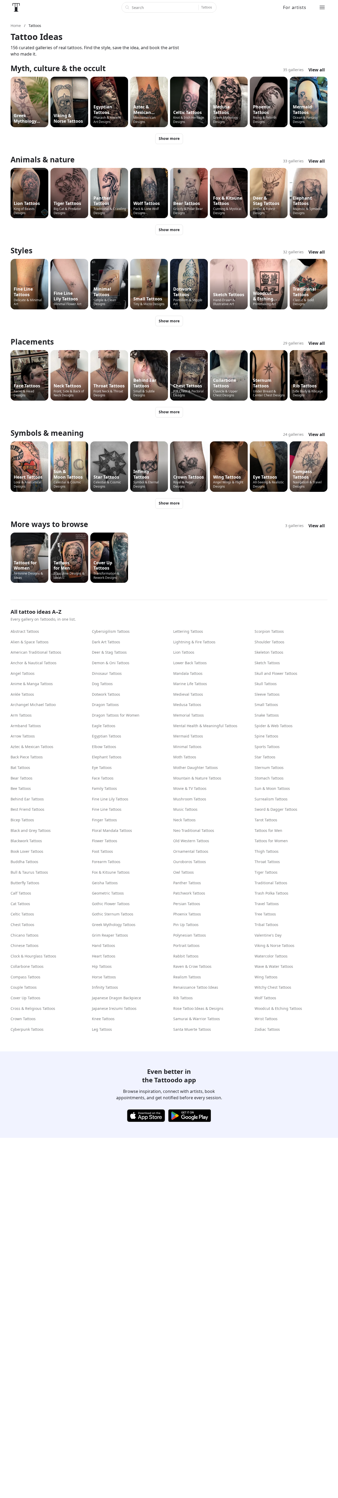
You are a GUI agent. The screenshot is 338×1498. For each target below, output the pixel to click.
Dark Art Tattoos (106, 641)
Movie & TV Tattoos (189, 788)
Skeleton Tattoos (269, 652)
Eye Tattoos (102, 767)
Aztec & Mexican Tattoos (32, 746)
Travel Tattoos (267, 903)
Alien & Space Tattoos (30, 641)
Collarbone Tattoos (27, 966)
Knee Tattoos (103, 1018)
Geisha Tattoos (105, 882)
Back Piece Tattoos (27, 756)
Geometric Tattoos (108, 893)
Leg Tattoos (102, 1029)
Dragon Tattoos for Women (115, 715)
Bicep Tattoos (22, 819)
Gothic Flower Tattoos (111, 903)
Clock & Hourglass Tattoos (33, 956)
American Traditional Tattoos (36, 652)
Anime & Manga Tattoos (32, 683)
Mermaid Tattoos (188, 736)
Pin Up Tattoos (186, 924)
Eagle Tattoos (103, 725)
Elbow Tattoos (104, 746)
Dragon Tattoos (105, 704)
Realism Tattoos (187, 976)
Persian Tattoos (186, 903)
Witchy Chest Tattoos (273, 987)
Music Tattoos (185, 809)
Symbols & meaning (47, 433)
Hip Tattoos (102, 966)
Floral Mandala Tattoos (112, 830)
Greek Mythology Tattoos (113, 924)
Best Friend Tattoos (27, 809)
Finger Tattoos (104, 819)
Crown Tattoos (23, 1018)
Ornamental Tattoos (190, 851)
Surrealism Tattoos (271, 798)
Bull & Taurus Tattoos (29, 872)
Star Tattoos (265, 756)
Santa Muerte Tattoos (192, 1029)
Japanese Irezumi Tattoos (114, 1008)
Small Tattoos (266, 704)
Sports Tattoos (267, 746)
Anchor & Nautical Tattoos (34, 662)
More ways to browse (49, 524)
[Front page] (16, 7)
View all (316, 70)
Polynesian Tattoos (189, 935)
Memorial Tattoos (188, 715)
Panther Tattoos (187, 882)
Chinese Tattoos (25, 945)
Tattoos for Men (268, 830)
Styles (21, 250)
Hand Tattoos (103, 945)
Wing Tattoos (266, 976)
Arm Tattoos (21, 715)
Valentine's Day (268, 935)
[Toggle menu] (322, 7)
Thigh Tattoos (267, 851)
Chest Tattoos (22, 924)
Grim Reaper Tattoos (110, 935)
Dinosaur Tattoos (107, 673)
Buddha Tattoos (24, 861)
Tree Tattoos (265, 914)
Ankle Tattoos (22, 694)
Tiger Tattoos (266, 872)
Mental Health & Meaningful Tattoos (205, 725)
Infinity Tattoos (105, 987)
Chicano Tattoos (25, 935)
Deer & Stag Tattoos (109, 652)
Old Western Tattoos (191, 840)
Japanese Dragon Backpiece (116, 997)
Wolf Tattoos (265, 997)
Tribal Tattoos (266, 924)
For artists (294, 7)
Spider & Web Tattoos (274, 725)
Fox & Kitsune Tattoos (111, 872)
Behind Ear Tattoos (27, 798)
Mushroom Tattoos (189, 798)
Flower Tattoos (104, 840)
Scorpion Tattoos (269, 631)
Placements (32, 342)
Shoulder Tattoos (269, 641)
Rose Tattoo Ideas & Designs (198, 1008)
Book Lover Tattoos (27, 851)
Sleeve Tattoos (267, 694)
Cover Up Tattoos (25, 997)
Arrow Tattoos (23, 736)
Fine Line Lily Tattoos (110, 798)
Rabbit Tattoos (186, 956)
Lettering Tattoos (188, 631)
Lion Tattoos (183, 652)
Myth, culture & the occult (58, 68)
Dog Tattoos (102, 683)
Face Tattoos (103, 778)
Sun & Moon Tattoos (272, 788)
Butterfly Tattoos (25, 882)
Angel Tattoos (23, 673)
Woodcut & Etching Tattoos (278, 1008)
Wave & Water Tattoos (274, 966)
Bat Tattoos (20, 767)
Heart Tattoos (103, 956)
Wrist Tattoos (266, 1018)
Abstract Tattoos (25, 631)
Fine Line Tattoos (106, 809)
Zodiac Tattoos (267, 1029)
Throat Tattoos (267, 861)
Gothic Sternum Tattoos (112, 914)
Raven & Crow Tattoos (192, 966)
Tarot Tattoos (266, 819)
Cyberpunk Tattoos (27, 1029)
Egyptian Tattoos (106, 736)
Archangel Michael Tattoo (33, 704)
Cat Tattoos (20, 903)
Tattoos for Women (271, 840)
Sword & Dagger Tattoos (276, 809)
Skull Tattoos (266, 683)
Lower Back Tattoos (190, 662)
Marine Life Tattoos (190, 683)
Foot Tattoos (102, 851)
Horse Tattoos (104, 976)
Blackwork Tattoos (26, 840)
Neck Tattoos (184, 819)
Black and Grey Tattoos (31, 830)
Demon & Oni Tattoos (110, 662)
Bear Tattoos (21, 778)
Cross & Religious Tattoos (33, 1008)
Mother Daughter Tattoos (195, 767)
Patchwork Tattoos (189, 893)
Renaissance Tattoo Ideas (195, 987)
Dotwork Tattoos (106, 694)
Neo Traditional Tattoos (193, 830)
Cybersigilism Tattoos (111, 631)
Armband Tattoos (26, 725)
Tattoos (206, 7)
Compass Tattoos (25, 976)
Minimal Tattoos (187, 746)
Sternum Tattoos (269, 767)
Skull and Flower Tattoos (276, 673)
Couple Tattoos (24, 987)
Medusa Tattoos (187, 704)
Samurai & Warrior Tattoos (196, 1018)
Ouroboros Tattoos (189, 861)
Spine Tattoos (266, 736)
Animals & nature (43, 159)
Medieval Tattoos (188, 694)
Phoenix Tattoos (187, 914)
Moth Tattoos (184, 756)
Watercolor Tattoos (271, 956)
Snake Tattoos (267, 715)
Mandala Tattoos (188, 673)
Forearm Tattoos (106, 861)
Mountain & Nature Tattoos (197, 778)
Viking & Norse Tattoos (274, 945)
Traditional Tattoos (271, 882)
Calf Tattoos (21, 893)
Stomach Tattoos (269, 778)
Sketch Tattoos (267, 662)
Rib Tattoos (183, 997)
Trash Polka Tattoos (271, 893)
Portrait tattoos (186, 945)
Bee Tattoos (21, 788)
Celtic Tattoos (22, 914)
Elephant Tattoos (106, 756)
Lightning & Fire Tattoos (194, 641)
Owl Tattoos (183, 872)
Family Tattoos (104, 788)
